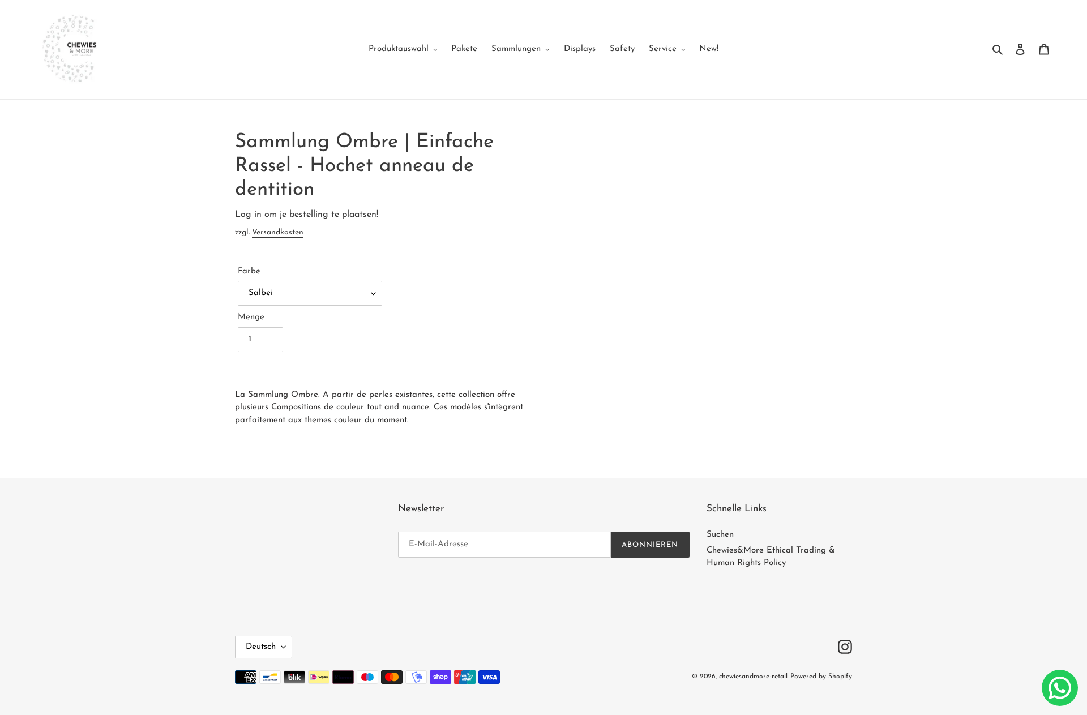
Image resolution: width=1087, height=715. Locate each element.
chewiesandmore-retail (753, 676)
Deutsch (261, 647)
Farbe (249, 271)
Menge (251, 317)
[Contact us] (1060, 688)
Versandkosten (277, 232)
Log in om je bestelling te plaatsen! (306, 214)
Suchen (720, 534)
